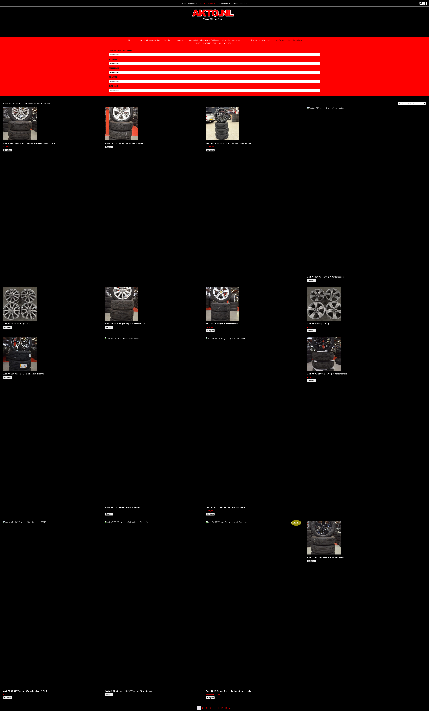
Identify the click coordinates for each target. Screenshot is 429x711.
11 (218, 708)
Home (184, 4)
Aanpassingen (223, 4)
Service (235, 4)
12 (222, 708)
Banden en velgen (206, 4)
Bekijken (7, 150)
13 (226, 708)
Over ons (191, 4)
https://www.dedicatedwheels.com (289, 40)
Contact (244, 4)
